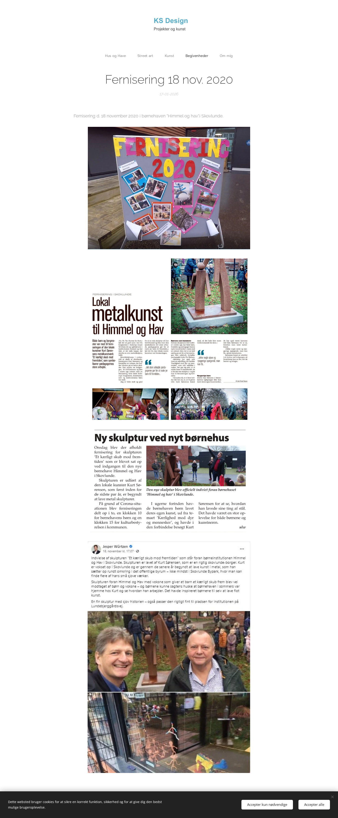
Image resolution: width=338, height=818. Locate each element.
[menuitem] (118, 56)
